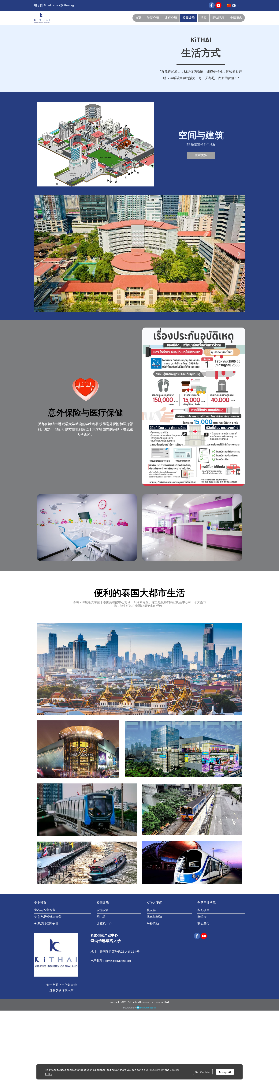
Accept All (225, 1072)
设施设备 (103, 910)
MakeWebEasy (148, 1008)
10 (165, 308)
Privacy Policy (156, 1069)
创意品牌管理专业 (46, 924)
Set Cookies (202, 1072)
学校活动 (153, 924)
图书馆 (101, 917)
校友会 (151, 910)
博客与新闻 (154, 917)
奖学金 (201, 917)
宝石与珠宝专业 (44, 910)
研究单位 (203, 924)
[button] (233, 5)
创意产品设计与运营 (47, 917)
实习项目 (203, 910)
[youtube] (218, 5)
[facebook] (212, 5)
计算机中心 (104, 924)
